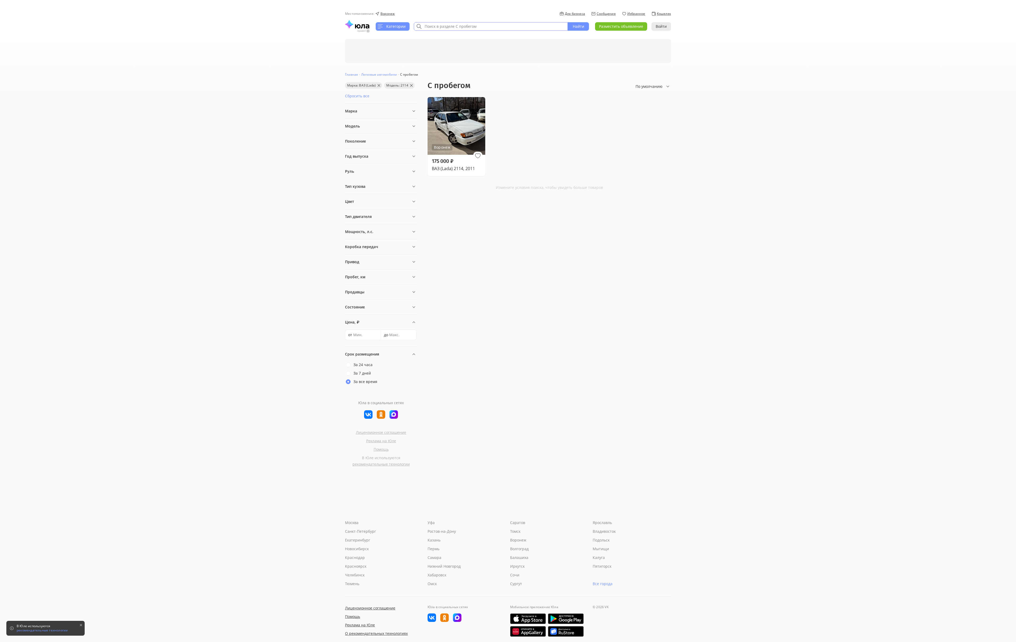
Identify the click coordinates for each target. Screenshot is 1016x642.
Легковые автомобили (379, 74)
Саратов (517, 522)
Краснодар (355, 557)
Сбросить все (357, 95)
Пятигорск (602, 566)
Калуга (599, 557)
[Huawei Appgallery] (528, 631)
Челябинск (355, 574)
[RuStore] (566, 631)
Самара (434, 557)
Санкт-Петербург (360, 531)
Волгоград (519, 548)
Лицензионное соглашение (381, 432)
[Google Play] (566, 618)
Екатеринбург (357, 540)
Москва (352, 522)
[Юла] (357, 24)
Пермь (433, 548)
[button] (478, 156)
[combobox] (491, 26)
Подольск (601, 540)
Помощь (381, 449)
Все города (603, 583)
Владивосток (604, 531)
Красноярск (355, 566)
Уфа (431, 522)
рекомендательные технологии (381, 464)
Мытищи (601, 548)
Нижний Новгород (444, 566)
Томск (515, 531)
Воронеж (518, 540)
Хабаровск (437, 574)
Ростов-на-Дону (442, 531)
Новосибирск (357, 548)
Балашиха (519, 557)
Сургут (516, 583)
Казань (434, 540)
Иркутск (517, 566)
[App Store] (528, 618)
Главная (351, 74)
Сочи (514, 574)
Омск (432, 583)
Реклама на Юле (381, 440)
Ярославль (602, 522)
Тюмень (352, 583)
